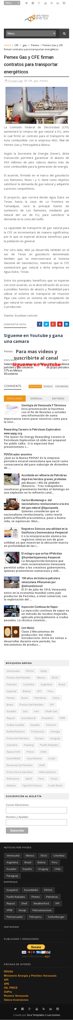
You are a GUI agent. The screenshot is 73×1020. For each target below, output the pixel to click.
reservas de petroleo (20, 765)
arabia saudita (15, 725)
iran (36, 711)
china (56, 698)
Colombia (28, 684)
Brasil (62, 684)
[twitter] (26, 3)
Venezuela (13, 671)
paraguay (12, 875)
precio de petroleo (18, 738)
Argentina (46, 684)
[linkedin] (58, 3)
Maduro (11, 785)
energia (55, 731)
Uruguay (55, 738)
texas (54, 778)
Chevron (51, 725)
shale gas (51, 711)
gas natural (28, 718)
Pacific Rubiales (49, 745)
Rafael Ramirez (16, 731)
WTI (39, 691)
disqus (48, 386)
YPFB (62, 718)
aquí (47, 956)
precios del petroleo (19, 677)
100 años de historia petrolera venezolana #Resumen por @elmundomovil (40, 582)
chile (43, 751)
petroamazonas (42, 910)
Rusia (24, 698)
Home (7, 45)
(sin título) (27, 627)
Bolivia (27, 691)
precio (30, 751)
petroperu (35, 917)
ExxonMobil (13, 758)
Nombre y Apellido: (17, 816)
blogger (35, 386)
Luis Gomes (53, 1015)
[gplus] (39, 3)
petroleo (12, 684)
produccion (37, 731)
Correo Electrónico (17, 804)
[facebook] (33, 3)
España (35, 725)
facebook (61, 386)
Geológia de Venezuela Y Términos (43, 405)
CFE (16, 45)
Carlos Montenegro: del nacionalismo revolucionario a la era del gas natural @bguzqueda (45, 504)
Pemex (35, 45)
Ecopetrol (47, 718)
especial (11, 691)
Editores (58, 398)
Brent (10, 704)
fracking (28, 745)
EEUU (55, 677)
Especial (36, 398)
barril (29, 778)
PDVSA (30, 671)
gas (25, 45)
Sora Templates (35, 1015)
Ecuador (11, 711)
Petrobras (40, 698)
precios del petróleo (31, 704)
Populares (14, 398)
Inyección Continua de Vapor (39, 606)
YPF (52, 704)
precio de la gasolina (20, 772)
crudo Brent (55, 785)
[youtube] (45, 3)
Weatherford (41, 903)
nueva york (13, 751)
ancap (22, 910)
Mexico (41, 677)
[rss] (52, 3)
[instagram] (64, 3)
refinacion (13, 778)
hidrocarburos (47, 772)
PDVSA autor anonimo (18, 454)
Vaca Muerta (34, 758)
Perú (41, 778)
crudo (51, 758)
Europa (39, 738)
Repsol (11, 718)
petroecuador (15, 917)
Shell (42, 765)
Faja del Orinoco (32, 785)
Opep (43, 671)
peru (50, 691)
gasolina (12, 745)
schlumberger (56, 917)
